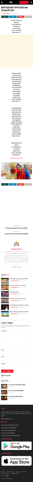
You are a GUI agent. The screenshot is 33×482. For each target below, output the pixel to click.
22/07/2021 (15, 13)
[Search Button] (31, 2)
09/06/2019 (22, 287)
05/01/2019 (22, 313)
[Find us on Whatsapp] (9, 475)
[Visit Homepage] (11, 2)
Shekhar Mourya (6, 13)
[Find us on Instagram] (3, 475)
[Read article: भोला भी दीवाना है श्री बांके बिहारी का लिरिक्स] (4, 386)
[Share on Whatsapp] (5, 17)
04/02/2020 (22, 280)
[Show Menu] (2, 2)
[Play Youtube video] (16, 170)
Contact (18, 471)
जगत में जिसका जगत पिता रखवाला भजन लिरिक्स (19, 305)
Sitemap (24, 471)
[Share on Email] (20, 17)
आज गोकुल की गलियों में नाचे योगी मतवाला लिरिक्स (10, 435)
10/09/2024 (22, 300)
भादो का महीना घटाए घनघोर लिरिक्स (8, 433)
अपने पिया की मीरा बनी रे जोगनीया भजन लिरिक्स (19, 312)
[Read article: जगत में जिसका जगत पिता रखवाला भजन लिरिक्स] (5, 307)
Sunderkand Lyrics (15, 473)
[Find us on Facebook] (1, 475)
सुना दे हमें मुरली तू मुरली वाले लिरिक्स (15, 396)
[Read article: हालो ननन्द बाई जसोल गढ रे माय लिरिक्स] (5, 287)
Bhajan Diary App (5, 473)
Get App (24, 2)
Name (3, 350)
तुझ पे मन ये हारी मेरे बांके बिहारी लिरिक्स (16, 390)
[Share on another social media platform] (28, 17)
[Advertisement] (16, 51)
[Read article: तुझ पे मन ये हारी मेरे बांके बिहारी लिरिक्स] (4, 392)
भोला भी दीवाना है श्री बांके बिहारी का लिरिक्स (16, 385)
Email (3, 356)
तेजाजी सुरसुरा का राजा (14, 292)
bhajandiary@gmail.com (7, 418)
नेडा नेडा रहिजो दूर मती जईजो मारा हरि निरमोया (19, 279)
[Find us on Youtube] (7, 475)
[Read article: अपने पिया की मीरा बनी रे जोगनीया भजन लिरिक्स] (5, 313)
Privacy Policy (10, 471)
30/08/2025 (22, 294)
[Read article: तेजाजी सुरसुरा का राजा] (5, 294)
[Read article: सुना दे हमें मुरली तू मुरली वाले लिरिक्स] (4, 398)
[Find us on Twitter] (5, 475)
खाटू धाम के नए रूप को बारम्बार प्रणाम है (17, 298)
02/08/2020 (22, 307)
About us (3, 471)
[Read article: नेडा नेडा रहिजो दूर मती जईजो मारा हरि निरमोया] (5, 280)
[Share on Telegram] (13, 17)
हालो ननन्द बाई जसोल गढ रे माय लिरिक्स (17, 285)
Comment (4, 331)
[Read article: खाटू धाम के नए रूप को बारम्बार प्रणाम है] (5, 300)
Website (3, 363)
